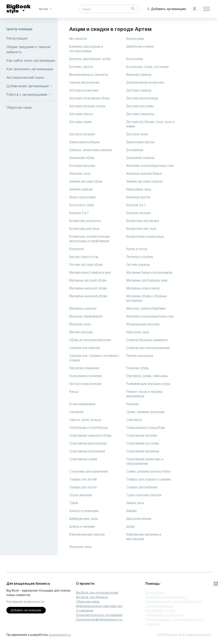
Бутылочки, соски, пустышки (147, 66)
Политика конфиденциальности (99, 619)
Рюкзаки (132, 404)
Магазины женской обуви (88, 288)
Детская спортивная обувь (89, 98)
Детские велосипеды (142, 98)
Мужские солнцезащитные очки (150, 316)
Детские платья (81, 114)
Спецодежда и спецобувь (145, 427)
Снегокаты (134, 419)
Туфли (73, 503)
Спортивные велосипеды (88, 443)
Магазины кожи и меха (143, 288)
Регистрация (16, 38)
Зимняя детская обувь (86, 181)
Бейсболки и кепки (140, 46)
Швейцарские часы (83, 518)
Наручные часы (137, 332)
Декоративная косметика (145, 82)
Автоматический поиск (25, 77)
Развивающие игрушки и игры (148, 383)
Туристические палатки (143, 495)
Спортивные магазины (142, 451)
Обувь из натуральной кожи (90, 340)
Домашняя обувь (82, 157)
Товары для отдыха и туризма (148, 479)
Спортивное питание (141, 435)
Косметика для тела (141, 228)
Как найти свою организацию (30, 60)
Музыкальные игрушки (142, 324)
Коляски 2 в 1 (136, 205)
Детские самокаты (140, 114)
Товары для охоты (83, 487)
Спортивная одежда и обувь (90, 435)
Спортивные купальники (87, 451)
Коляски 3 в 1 (79, 212)
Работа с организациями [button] (26, 94)
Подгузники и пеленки (85, 375)
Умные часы (135, 503)
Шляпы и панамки (82, 526)
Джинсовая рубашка (84, 142)
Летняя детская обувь (86, 264)
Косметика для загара (142, 220)
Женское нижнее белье (144, 173)
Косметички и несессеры (145, 236)
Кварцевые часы (138, 189)
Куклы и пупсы (136, 248)
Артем (43, 9)
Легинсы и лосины (139, 256)
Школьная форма (138, 518)
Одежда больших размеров (147, 340)
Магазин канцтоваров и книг (90, 272)
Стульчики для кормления (88, 471)
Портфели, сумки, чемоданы (147, 375)
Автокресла (78, 38)
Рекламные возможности (25, 601)
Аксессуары (135, 38)
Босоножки (134, 58)
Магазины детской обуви (87, 280)
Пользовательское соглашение (99, 615)
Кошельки (76, 248)
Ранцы (74, 391)
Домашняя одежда (140, 157)
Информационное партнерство (99, 606)
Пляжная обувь (137, 368)
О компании (84, 610)
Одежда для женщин (84, 347)
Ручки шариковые (82, 404)
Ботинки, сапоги (81, 66)
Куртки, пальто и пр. (84, 256)
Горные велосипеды (84, 82)
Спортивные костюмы (142, 443)
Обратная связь (19, 107)
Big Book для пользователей (97, 592)
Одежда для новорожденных (148, 347)
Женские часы (79, 173)
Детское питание (82, 134)
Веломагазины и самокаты (88, 74)
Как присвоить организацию (29, 69)
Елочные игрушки (82, 165)
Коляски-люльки (138, 212)
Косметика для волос (85, 220)
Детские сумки (80, 121)
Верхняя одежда (138, 74)
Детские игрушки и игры (87, 106)
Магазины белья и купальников (149, 272)
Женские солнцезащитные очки (150, 165)
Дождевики (134, 150)
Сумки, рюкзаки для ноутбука (148, 471)
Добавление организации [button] (27, 86)
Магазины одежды (82, 308)
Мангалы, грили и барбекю (146, 308)
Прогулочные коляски (85, 383)
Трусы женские (80, 495)
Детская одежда (138, 90)
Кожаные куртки (138, 197)
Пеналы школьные (139, 355)
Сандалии (76, 411)
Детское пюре (137, 134)
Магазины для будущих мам (146, 280)
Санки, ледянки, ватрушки (145, 411)
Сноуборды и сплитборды (88, 427)
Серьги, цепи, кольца (85, 419)
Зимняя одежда (80, 189)
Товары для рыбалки (141, 487)
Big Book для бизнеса (92, 597)
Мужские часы (80, 324)
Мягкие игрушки (81, 332)
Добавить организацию (168, 9)
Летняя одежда (138, 264)
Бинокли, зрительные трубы (90, 58)
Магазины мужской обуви (88, 296)
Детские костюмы (139, 106)
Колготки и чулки (81, 205)
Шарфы (131, 510)
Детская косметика (83, 90)
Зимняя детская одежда (144, 181)
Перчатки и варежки (84, 368)
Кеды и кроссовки (82, 197)
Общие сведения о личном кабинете (28, 49)
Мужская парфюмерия (85, 316)
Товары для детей (83, 479)
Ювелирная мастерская (87, 534)
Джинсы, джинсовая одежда (90, 150)
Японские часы (80, 546)
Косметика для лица (84, 228)
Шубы (130, 526)
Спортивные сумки (83, 459)
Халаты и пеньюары (84, 510)
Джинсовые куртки (140, 142)
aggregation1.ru (60, 634)
